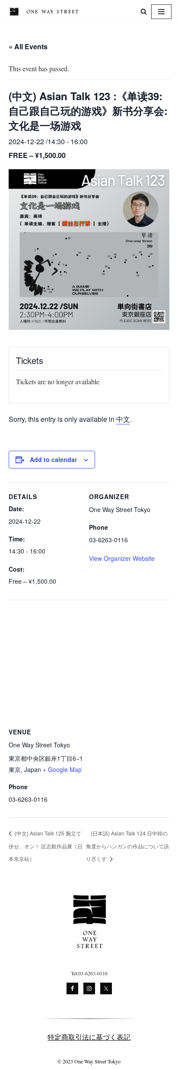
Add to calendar (53, 459)
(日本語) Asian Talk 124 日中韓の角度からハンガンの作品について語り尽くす (127, 845)
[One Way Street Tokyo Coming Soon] (45, 11)
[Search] (143, 11)
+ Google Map (62, 769)
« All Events (28, 46)
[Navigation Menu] (161, 11)
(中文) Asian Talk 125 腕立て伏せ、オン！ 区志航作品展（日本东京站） (46, 845)
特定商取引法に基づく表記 (89, 1036)
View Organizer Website (122, 558)
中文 (123, 419)
